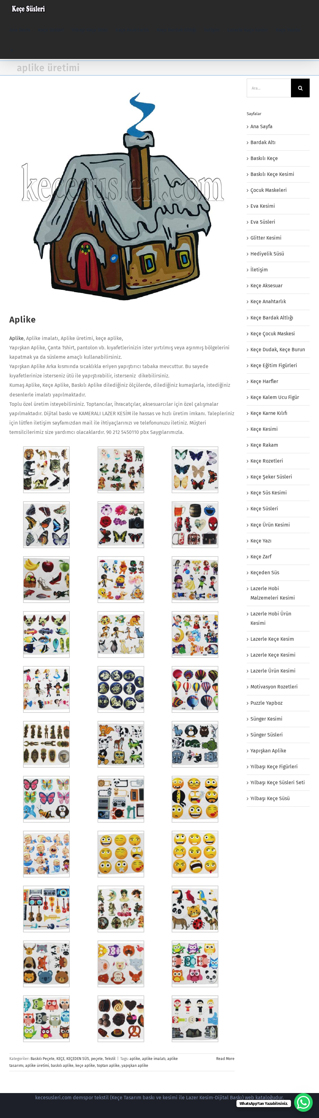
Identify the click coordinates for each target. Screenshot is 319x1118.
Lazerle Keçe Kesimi (273, 655)
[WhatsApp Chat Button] (303, 1102)
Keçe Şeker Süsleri (271, 477)
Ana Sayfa (261, 126)
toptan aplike (108, 1065)
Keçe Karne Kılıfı (269, 413)
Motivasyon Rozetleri (274, 687)
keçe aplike (85, 1065)
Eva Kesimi (262, 206)
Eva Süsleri (262, 222)
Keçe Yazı (261, 541)
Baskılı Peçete (43, 1059)
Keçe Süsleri (264, 509)
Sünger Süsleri (266, 735)
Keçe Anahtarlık (268, 301)
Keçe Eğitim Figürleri (273, 365)
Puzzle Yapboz (266, 703)
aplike (135, 1059)
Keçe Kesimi (264, 429)
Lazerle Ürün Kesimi (273, 671)
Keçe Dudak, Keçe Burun (277, 349)
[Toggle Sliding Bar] (11, 50)
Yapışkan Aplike (268, 751)
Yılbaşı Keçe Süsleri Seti (277, 782)
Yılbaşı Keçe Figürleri (274, 767)
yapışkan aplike (134, 1065)
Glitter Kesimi (266, 238)
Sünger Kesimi (266, 719)
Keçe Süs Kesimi (268, 493)
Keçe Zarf (260, 557)
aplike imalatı (153, 1059)
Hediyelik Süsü (267, 254)
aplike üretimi (37, 1065)
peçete (97, 1059)
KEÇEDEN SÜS (77, 1059)
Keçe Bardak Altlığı (271, 318)
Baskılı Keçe (264, 158)
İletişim (259, 270)
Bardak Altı (263, 142)
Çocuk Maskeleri (268, 190)
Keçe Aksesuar (266, 286)
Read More (225, 1059)
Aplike (22, 319)
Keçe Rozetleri (266, 461)
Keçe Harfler (264, 381)
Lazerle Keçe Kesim (272, 639)
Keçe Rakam (264, 445)
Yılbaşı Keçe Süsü (270, 798)
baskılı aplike (62, 1065)
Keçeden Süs (264, 573)
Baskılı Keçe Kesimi (272, 174)
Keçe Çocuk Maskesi (272, 334)
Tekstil (110, 1059)
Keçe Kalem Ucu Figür (274, 397)
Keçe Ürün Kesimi (270, 525)
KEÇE (60, 1059)
